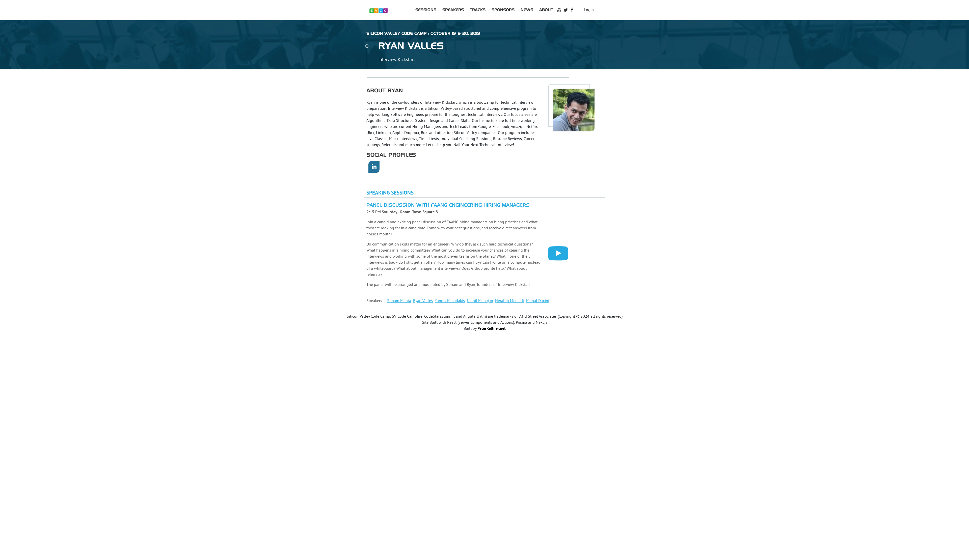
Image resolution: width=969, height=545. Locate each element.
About (546, 10)
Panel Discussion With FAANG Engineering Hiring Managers (448, 205)
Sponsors (503, 10)
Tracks (478, 10)
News (527, 10)
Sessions (425, 10)
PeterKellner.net (491, 328)
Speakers (453, 10)
